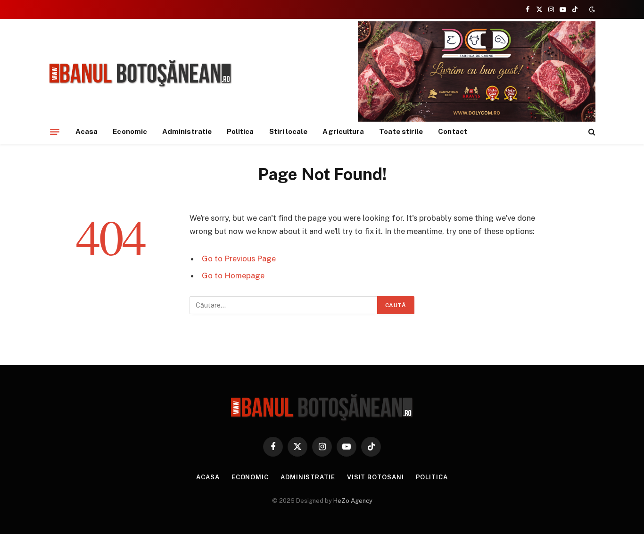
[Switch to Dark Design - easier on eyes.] (591, 9)
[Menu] (54, 132)
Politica (240, 131)
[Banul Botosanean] (141, 74)
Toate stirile (401, 131)
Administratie (187, 131)
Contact (452, 131)
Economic (130, 131)
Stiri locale (288, 131)
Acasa (86, 131)
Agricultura (343, 131)
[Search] (590, 131)
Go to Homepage (233, 275)
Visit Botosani (375, 477)
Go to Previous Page (239, 258)
